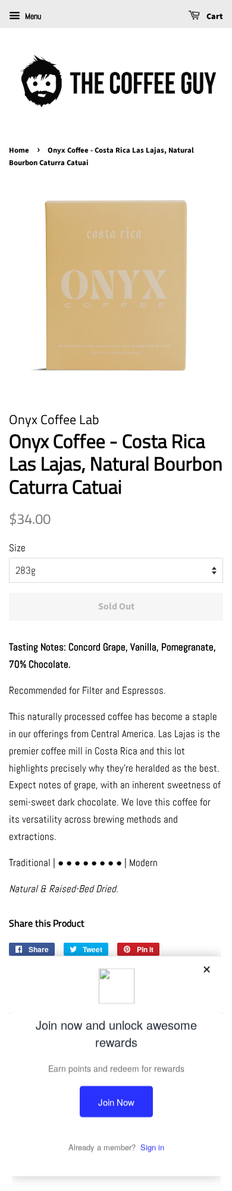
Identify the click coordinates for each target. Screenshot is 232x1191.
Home (19, 150)
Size (17, 547)
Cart (214, 17)
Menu (32, 16)
